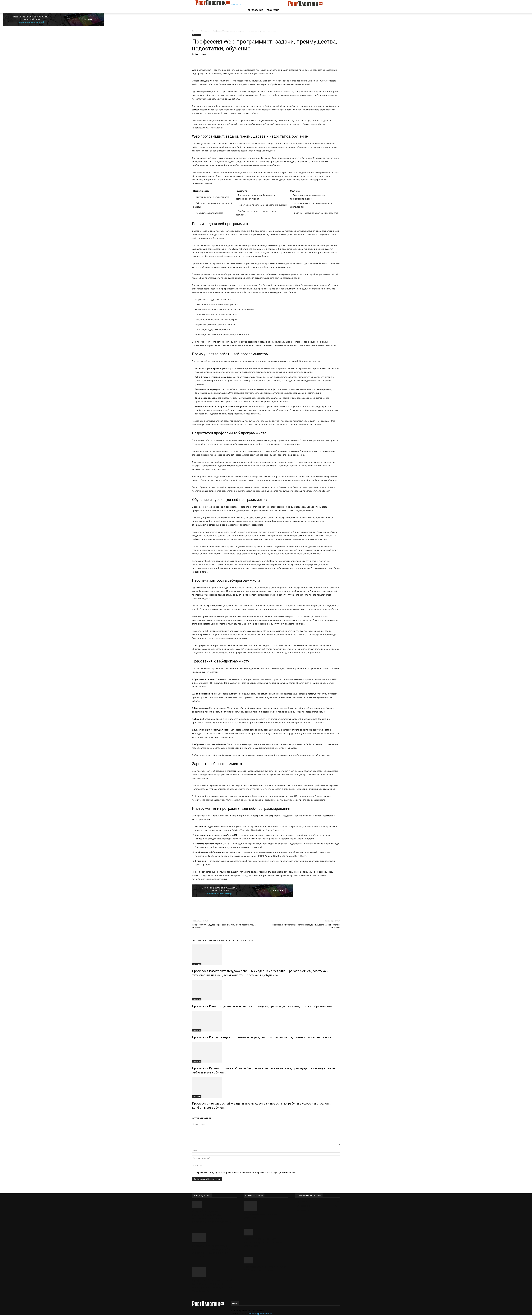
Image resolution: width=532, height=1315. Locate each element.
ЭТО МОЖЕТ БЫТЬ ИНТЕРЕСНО (212, 940)
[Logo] (267, 5)
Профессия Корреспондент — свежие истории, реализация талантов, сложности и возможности (262, 1037)
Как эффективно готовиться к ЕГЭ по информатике (265, 1268)
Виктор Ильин (200, 54)
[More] (242, 60)
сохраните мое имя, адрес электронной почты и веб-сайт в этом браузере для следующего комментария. (246, 1172)
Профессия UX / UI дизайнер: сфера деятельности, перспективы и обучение (224, 926)
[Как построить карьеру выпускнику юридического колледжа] (266, 1232)
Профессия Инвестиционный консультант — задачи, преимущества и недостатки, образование (262, 1006)
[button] (336, 3)
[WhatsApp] (236, 60)
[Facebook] (217, 60)
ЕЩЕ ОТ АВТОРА (242, 940)
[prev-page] (193, 1113)
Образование (255, 10)
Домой (194, 31)
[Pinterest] (229, 60)
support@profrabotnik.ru (260, 1313)
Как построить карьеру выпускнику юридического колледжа (263, 1242)
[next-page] (194, 1113)
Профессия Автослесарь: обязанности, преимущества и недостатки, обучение (306, 926)
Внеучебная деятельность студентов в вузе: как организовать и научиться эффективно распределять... (212, 1217)
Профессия (273, 10)
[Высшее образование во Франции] (266, 1206)
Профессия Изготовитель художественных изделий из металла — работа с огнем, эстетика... (212, 1251)
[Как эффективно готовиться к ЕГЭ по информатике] (266, 1260)
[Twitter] (223, 60)
